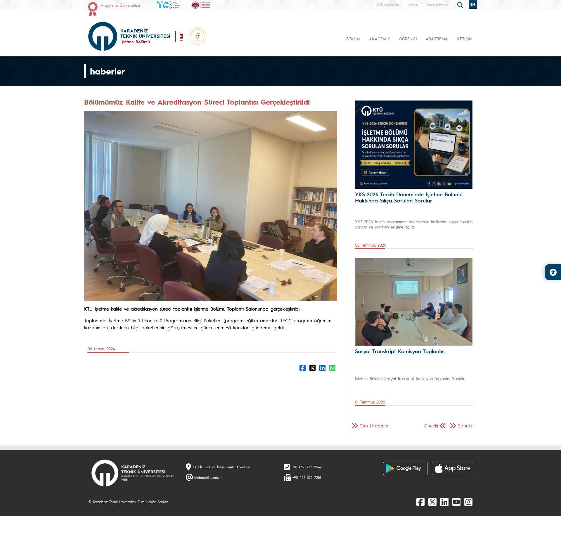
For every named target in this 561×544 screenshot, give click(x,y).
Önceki (431, 425)
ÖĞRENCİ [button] (408, 38)
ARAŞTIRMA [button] (437, 38)
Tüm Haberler (374, 425)
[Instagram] (468, 502)
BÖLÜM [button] (353, 38)
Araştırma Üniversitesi (120, 5)
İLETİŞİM (464, 38)
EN (472, 4)
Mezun (413, 4)
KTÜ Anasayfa (388, 4)
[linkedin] (444, 502)
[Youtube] (456, 502)
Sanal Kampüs (437, 4)
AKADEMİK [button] (379, 38)
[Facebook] (420, 502)
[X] (432, 502)
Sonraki (465, 425)
